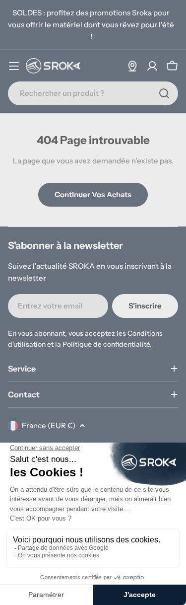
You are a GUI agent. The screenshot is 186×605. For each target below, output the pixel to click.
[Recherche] (164, 93)
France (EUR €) (48, 425)
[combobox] (93, 93)
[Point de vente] (132, 66)
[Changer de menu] (14, 66)
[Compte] (152, 66)
